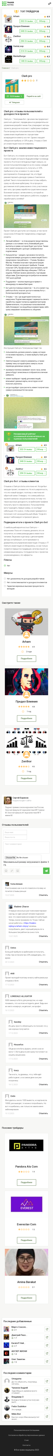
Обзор (42, 21)
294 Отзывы (27, 41)
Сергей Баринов (20, 798)
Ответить (43, 895)
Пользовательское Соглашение (26, 1430)
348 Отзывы (27, 31)
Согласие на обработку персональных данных (26, 1435)
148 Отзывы (27, 61)
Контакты (26, 1445)
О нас (26, 1440)
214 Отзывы (27, 51)
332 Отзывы (27, 21)
